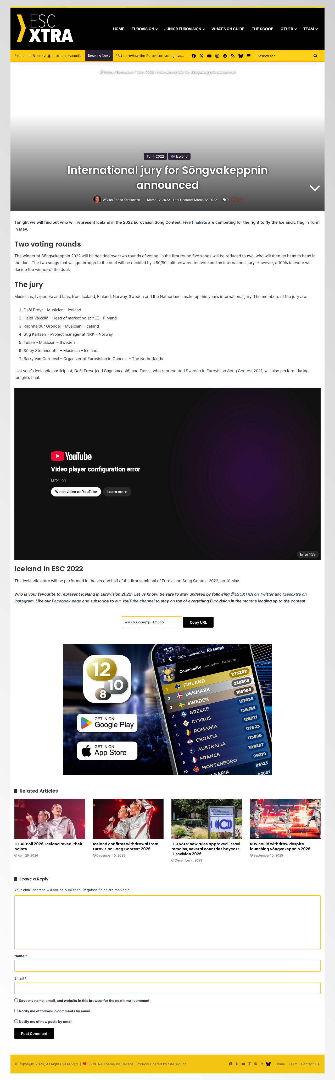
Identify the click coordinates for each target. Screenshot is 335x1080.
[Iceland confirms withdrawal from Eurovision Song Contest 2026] (128, 819)
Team (308, 28)
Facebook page (66, 600)
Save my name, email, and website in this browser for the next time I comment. (84, 1000)
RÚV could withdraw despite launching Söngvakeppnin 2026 (280, 846)
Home (118, 28)
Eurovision (143, 28)
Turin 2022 (145, 72)
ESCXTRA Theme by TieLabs (110, 1064)
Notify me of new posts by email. (46, 1021)
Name (20, 956)
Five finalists (195, 222)
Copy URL (198, 622)
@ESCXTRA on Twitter (252, 594)
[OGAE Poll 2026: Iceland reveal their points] (49, 819)
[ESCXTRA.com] (44, 29)
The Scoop (262, 28)
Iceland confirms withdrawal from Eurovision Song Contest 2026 (125, 846)
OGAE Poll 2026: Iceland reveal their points (48, 846)
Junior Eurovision (182, 28)
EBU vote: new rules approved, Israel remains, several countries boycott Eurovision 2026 (205, 849)
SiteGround (177, 1064)
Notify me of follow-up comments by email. (55, 1011)
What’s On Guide (227, 28)
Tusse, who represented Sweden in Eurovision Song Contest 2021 (200, 370)
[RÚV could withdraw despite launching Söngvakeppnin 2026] (285, 819)
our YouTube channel (135, 600)
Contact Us (310, 1064)
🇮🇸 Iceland (179, 156)
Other (287, 28)
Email (20, 978)
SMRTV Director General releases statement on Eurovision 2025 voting (173, 56)
